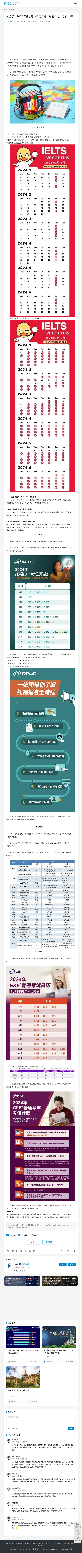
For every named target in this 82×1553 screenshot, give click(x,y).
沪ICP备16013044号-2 (49, 1549)
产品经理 (19, 1544)
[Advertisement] (41, 41)
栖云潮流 (15, 1439)
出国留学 (65, 1214)
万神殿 (27, 1544)
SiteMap (40, 1546)
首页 (5, 9)
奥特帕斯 (69, 1549)
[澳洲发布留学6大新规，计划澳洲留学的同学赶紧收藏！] (23, 1337)
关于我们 (58, 1544)
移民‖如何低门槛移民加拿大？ (19, 1390)
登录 (9, 1428)
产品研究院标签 (37, 1544)
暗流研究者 (16, 1488)
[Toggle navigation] (75, 3)
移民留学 (38, 21)
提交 (71, 1428)
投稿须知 (49, 1544)
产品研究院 (9, 1544)
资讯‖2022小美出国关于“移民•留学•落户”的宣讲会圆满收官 (58, 1351)
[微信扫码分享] (8, 1251)
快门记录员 (16, 1456)
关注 (63, 1264)
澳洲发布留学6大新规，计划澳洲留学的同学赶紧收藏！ (23, 1351)
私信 (72, 1264)
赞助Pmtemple (69, 1544)
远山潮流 (15, 1517)
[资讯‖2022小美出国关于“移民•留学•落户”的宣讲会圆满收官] (59, 1337)
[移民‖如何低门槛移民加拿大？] (23, 1376)
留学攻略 (35, 1235)
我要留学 (24, 1235)
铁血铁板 (15, 1503)
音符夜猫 (15, 1474)
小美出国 (9, 21)
